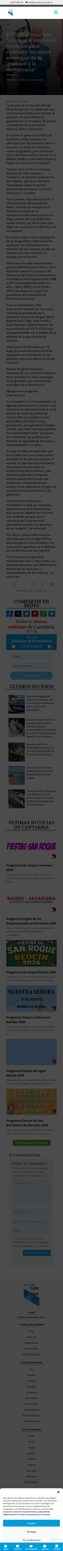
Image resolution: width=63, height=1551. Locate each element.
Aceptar (31, 1523)
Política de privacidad (35, 1547)
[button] (58, 1492)
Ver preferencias (32, 1540)
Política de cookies (16, 1547)
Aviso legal (50, 1547)
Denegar (31, 1531)
